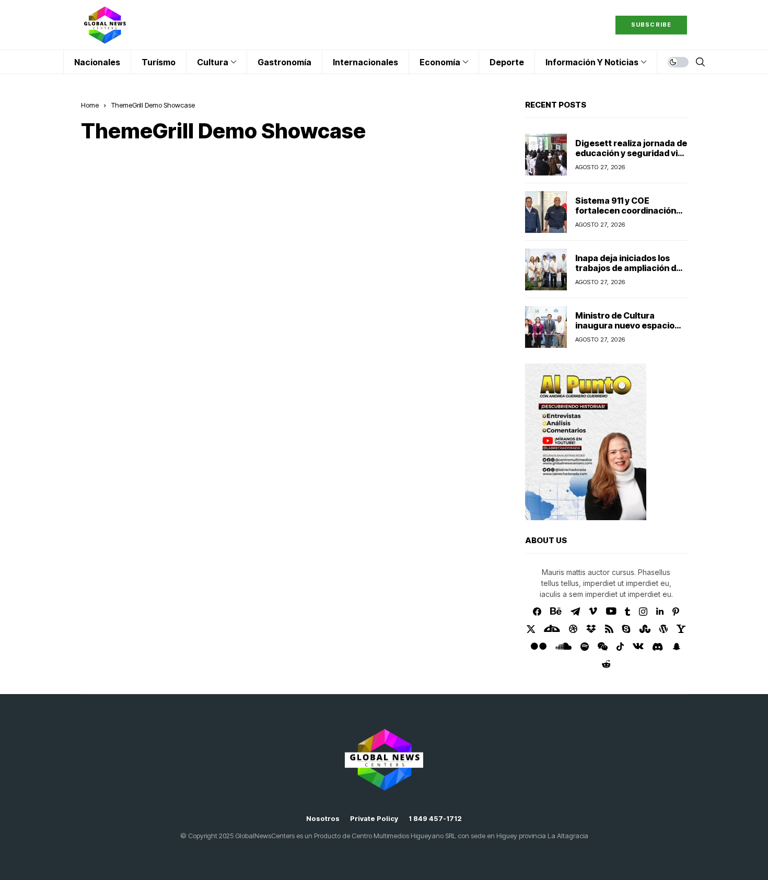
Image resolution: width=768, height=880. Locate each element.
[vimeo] (593, 611)
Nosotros (323, 819)
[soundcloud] (563, 646)
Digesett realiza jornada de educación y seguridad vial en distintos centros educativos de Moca (631, 158)
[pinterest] (675, 611)
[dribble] (573, 629)
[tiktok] (620, 646)
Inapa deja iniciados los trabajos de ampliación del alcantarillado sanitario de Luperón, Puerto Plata (629, 273)
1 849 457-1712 (435, 819)
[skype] (626, 629)
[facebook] (537, 611)
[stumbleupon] (644, 629)
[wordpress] (663, 629)
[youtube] (611, 611)
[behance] (556, 611)
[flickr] (538, 646)
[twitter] (531, 629)
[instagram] (643, 611)
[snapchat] (676, 646)
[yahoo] (681, 629)
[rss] (609, 629)
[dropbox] (591, 629)
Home (90, 105)
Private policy (374, 819)
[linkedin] (660, 611)
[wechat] (603, 646)
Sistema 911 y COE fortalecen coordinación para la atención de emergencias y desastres (628, 215)
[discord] (657, 647)
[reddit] (606, 664)
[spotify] (584, 646)
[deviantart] (552, 628)
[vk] (638, 646)
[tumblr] (627, 611)
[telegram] (575, 611)
